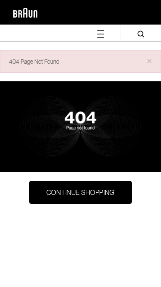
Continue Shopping (80, 192)
